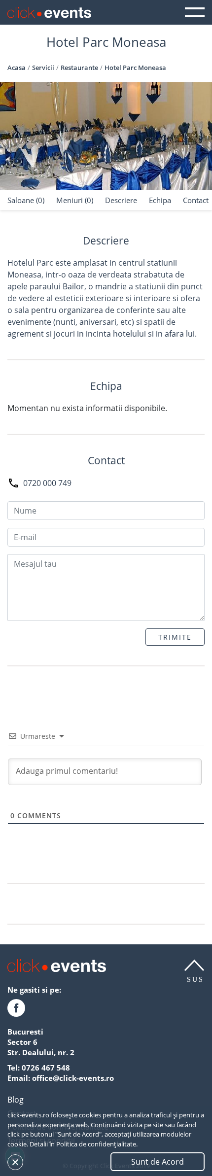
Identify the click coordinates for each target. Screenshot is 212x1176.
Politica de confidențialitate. (97, 1144)
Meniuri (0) (74, 200)
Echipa (160, 200)
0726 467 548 (46, 1067)
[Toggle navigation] (195, 12)
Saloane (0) (25, 200)
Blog (15, 1099)
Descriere (121, 200)
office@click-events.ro (73, 1078)
